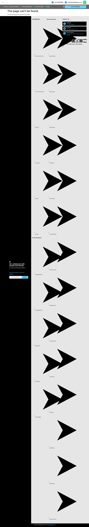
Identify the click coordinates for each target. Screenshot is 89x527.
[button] (63, 6)
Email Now (68, 27)
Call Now (68, 22)
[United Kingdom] (64, 33)
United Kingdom (70, 32)
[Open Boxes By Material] (33, 7)
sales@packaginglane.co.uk (75, 2)
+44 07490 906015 (59, 2)
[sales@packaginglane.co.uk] (66, 2)
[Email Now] (64, 28)
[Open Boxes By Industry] (20, 7)
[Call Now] (64, 23)
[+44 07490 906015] (52, 2)
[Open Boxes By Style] (44, 7)
